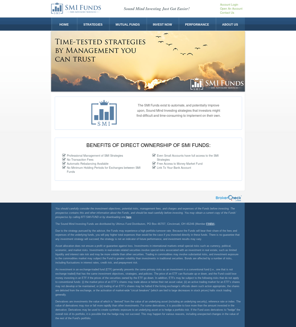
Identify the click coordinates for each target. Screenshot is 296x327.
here (128, 217)
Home (64, 24)
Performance (197, 24)
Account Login (229, 4)
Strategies (92, 24)
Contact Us (227, 12)
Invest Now (162, 24)
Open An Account (231, 8)
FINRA (210, 223)
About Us (230, 24)
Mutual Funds (128, 24)
